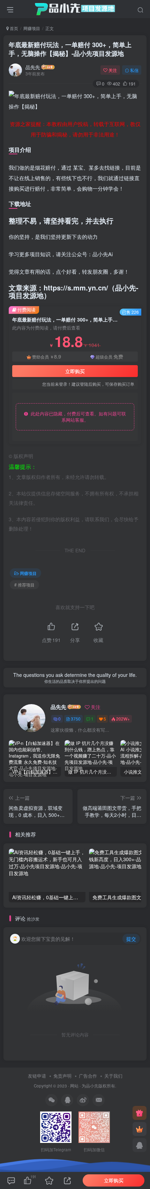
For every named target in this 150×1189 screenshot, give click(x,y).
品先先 (32, 67)
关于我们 (113, 1075)
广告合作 (88, 1075)
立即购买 (75, 371)
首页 (13, 28)
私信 (134, 70)
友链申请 (37, 1075)
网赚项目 (31, 28)
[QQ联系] (140, 1145)
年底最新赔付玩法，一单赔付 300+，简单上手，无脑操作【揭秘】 (70, 49)
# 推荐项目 (24, 585)
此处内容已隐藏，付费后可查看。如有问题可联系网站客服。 (77, 416)
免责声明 (62, 1075)
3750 (76, 719)
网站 (74, 1085)
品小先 (92, 1085)
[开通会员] (140, 1129)
